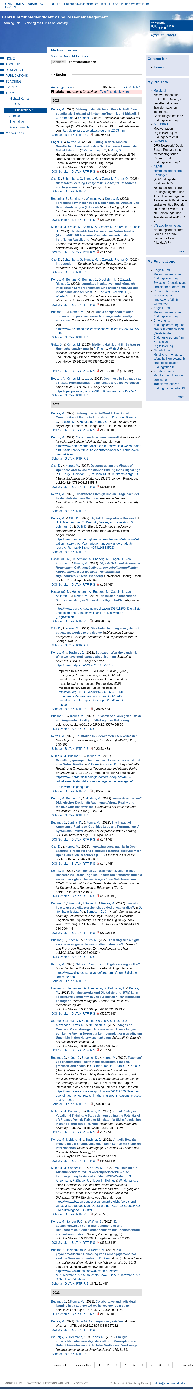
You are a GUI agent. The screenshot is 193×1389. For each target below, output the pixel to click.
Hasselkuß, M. (60, 559)
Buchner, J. (89, 279)
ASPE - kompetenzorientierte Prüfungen (168, 171)
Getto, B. (57, 344)
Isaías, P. (76, 911)
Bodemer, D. (90, 1057)
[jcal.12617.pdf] (98, 839)
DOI (54, 171)
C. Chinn (96, 1066)
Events (12, 87)
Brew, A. (91, 522)
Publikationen (24, 110)
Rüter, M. (73, 940)
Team (67, 56)
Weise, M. (74, 227)
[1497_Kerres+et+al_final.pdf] (98, 1160)
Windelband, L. (129, 1180)
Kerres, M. (74, 142)
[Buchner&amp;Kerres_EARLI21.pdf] (98, 1314)
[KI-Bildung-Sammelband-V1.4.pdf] (98, 304)
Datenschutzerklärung (48, 1383)
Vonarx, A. (74, 903)
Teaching (13, 81)
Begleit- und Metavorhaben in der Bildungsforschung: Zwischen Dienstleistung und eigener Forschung (170, 278)
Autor (54, 87)
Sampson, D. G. (97, 911)
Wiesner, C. (85, 117)
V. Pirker (93, 764)
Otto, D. (56, 178)
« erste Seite (60, 1365)
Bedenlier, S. (59, 198)
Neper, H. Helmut (103, 1180)
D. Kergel (118, 417)
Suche (62, 74)
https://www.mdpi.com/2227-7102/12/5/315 (84, 665)
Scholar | (58, 134)
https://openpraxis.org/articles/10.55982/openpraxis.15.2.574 (96, 391)
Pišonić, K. (110, 764)
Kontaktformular (20, 127)
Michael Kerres (80, 56)
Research (14, 70)
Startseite (56, 56)
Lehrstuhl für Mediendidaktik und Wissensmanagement (55, 20)
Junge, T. (100, 150)
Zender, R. (106, 227)
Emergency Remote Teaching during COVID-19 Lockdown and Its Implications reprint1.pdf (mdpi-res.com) (91, 700)
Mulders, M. (59, 227)
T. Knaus (87, 150)
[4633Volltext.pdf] (91, 1283)
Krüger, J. (73, 1057)
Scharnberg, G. (73, 178)
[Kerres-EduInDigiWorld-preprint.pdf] (98, 430)
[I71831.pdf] (91, 1214)
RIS (138, 87)
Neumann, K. (97, 1025)
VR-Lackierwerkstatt (167, 225)
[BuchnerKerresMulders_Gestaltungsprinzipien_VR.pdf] (91, 791)
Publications (17, 75)
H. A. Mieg (63, 522)
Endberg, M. (101, 559)
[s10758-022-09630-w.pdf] (98, 1132)
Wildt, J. (114, 348)
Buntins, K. (77, 198)
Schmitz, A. (90, 227)
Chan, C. (120, 1066)
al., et (88, 378)
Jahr (69, 87)
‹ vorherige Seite (82, 1365)
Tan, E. (108, 1066)
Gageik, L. (117, 559)
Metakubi (160, 90)
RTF (132, 87)
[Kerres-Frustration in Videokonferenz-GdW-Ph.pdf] (91, 748)
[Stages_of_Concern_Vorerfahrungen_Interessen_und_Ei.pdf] (98, 1050)
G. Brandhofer (65, 117)
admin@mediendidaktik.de (171, 1383)
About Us (13, 64)
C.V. (18, 104)
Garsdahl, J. (81, 474)
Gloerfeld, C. (119, 292)
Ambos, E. (78, 522)
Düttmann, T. (116, 988)
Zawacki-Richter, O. (115, 178)
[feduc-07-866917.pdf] (98, 863)
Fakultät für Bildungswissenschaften (74, 3)
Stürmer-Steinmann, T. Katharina (73, 1020)
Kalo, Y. (136, 1066)
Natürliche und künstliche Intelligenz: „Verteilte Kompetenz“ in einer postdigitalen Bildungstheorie (170, 359)
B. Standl (105, 1258)
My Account (16, 133)
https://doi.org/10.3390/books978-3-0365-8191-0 (91, 692)
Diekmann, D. (97, 988)
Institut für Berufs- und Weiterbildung (125, 3)
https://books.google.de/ (74, 787)
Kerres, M (57, 109)
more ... (182, 251)
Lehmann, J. (64, 526)
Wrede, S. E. (64, 296)
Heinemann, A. (82, 559)
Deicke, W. (106, 522)
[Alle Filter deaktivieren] (115, 91)
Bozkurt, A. (58, 378)
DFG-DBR (161, 141)
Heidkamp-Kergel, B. (94, 421)
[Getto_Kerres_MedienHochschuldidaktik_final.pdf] (98, 371)
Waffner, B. (95, 1221)
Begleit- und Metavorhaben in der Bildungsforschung (167, 312)
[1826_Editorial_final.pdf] (98, 219)
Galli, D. (82, 526)
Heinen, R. (58, 988)
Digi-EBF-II (161, 124)
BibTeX (122, 87)
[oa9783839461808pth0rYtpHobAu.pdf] (117, 371)
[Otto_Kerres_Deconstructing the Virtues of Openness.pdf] (98, 486)
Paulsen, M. (67, 421)
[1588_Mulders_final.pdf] (98, 252)
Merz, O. (116, 150)
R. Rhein (99, 348)
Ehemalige (16, 121)
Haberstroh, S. (124, 522)
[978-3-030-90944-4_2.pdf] (98, 932)
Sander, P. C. (76, 1167)
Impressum (13, 1383)
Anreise (14, 115)
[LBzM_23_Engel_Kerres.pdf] (98, 171)
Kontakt (81, 1383)
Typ (61, 87)
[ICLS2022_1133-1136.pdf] (91, 1104)
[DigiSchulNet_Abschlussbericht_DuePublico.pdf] (98, 584)
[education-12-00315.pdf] (91, 709)
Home (10, 58)
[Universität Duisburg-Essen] (171, 29)
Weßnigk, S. (104, 1020)
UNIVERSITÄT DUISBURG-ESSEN (24, 5)
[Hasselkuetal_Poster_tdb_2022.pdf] (91, 621)
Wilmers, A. (93, 198)
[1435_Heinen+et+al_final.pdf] (98, 1013)
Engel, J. (57, 142)
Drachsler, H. (107, 279)
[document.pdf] (98, 1242)
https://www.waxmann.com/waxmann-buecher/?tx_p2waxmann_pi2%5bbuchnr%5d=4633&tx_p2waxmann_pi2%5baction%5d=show (98, 1275)
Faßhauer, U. (81, 1180)
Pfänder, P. (90, 903)
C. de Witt (103, 292)
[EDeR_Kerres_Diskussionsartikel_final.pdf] (98, 896)
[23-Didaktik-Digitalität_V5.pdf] (91, 134)
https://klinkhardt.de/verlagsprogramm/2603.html (93, 130)
